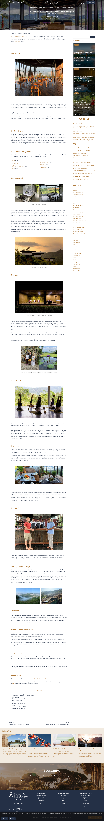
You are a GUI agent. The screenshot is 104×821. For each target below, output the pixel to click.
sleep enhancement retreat (56, 224)
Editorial (64, 7)
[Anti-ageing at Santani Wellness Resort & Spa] (84, 55)
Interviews (87, 157)
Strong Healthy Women (79, 170)
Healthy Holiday (78, 155)
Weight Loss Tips (77, 264)
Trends (93, 170)
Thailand (90, 170)
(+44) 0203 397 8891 (18, 803)
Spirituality (75, 246)
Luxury (79, 160)
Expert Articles (76, 207)
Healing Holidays (84, 153)
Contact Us (40, 802)
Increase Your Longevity (78, 231)
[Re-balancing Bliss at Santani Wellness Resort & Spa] (84, 104)
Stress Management (82, 168)
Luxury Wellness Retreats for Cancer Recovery (83, 137)
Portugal (84, 162)
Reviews (89, 162)
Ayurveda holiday (18, 328)
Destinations (51, 7)
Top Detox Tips (76, 255)
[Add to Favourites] (90, 45)
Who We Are (41, 798)
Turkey (63, 806)
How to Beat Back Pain (78, 216)
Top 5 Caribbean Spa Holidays (61, 749)
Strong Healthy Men (77, 253)
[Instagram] (18, 799)
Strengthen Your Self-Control (79, 249)
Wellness (76, 176)
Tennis (86, 170)
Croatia (63, 803)
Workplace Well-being (78, 270)
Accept (5, 818)
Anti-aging (42, 165)
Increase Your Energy (77, 229)
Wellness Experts (84, 176)
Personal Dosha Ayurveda (18, 166)
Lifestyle (75, 160)
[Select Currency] (84, 2)
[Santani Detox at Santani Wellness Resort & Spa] (84, 80)
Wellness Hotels (33, 7)
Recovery (42, 164)
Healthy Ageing (76, 214)
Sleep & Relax (86, 803)
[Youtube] (20, 799)
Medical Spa (85, 802)
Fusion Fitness (15, 163)
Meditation (83, 160)
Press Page (75, 240)
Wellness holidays (78, 179)
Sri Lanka (76, 44)
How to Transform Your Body (79, 227)
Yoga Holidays (90, 179)
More (58, 7)
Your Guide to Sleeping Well (79, 275)
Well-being (88, 173)
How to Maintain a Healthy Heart (80, 222)
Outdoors (81, 162)
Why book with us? (41, 800)
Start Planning (71, 7)
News (93, 160)
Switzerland (63, 795)
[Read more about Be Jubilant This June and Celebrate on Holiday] (39, 740)
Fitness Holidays (76, 153)
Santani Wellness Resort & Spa (18, 36)
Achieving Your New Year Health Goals (81, 188)
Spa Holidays (89, 165)
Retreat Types (42, 7)
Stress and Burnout (77, 251)
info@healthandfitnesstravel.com (18, 805)
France (63, 802)
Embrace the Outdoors (78, 205)
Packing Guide (76, 238)
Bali (63, 800)
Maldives (63, 798)
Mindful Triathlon (43, 161)
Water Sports (75, 173)
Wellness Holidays (86, 805)
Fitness (87, 151)
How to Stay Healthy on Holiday (80, 225)
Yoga (13, 165)
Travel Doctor (76, 259)
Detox (13, 160)
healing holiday (17, 41)
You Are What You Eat (78, 272)
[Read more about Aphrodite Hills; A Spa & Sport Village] (14, 740)
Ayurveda (75, 190)
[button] (90, 2)
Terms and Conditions (41, 795)
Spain (93, 165)
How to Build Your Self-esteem (79, 220)
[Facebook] (16, 799)
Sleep (13, 168)
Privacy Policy (41, 797)
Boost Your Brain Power (78, 194)
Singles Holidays (77, 165)
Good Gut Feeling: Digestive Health (81, 212)
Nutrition (75, 162)
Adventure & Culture (85, 795)
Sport (74, 168)
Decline (12, 818)
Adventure (75, 147)
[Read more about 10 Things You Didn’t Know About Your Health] (90, 740)
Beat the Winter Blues (78, 192)
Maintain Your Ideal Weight (79, 233)
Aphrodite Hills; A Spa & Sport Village (12, 749)
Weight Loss (15, 161)
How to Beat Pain (77, 218)
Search (92, 37)
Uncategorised (76, 262)
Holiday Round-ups (77, 157)
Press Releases (76, 242)
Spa (83, 165)
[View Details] (93, 45)
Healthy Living (85, 155)
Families (80, 150)
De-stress (85, 797)
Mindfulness (88, 160)
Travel (74, 257)
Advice (79, 147)
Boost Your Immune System (79, 196)
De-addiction (43, 167)
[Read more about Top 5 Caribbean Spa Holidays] (64, 740)
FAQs (41, 803)
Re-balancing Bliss (44, 162)
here (13, 683)
